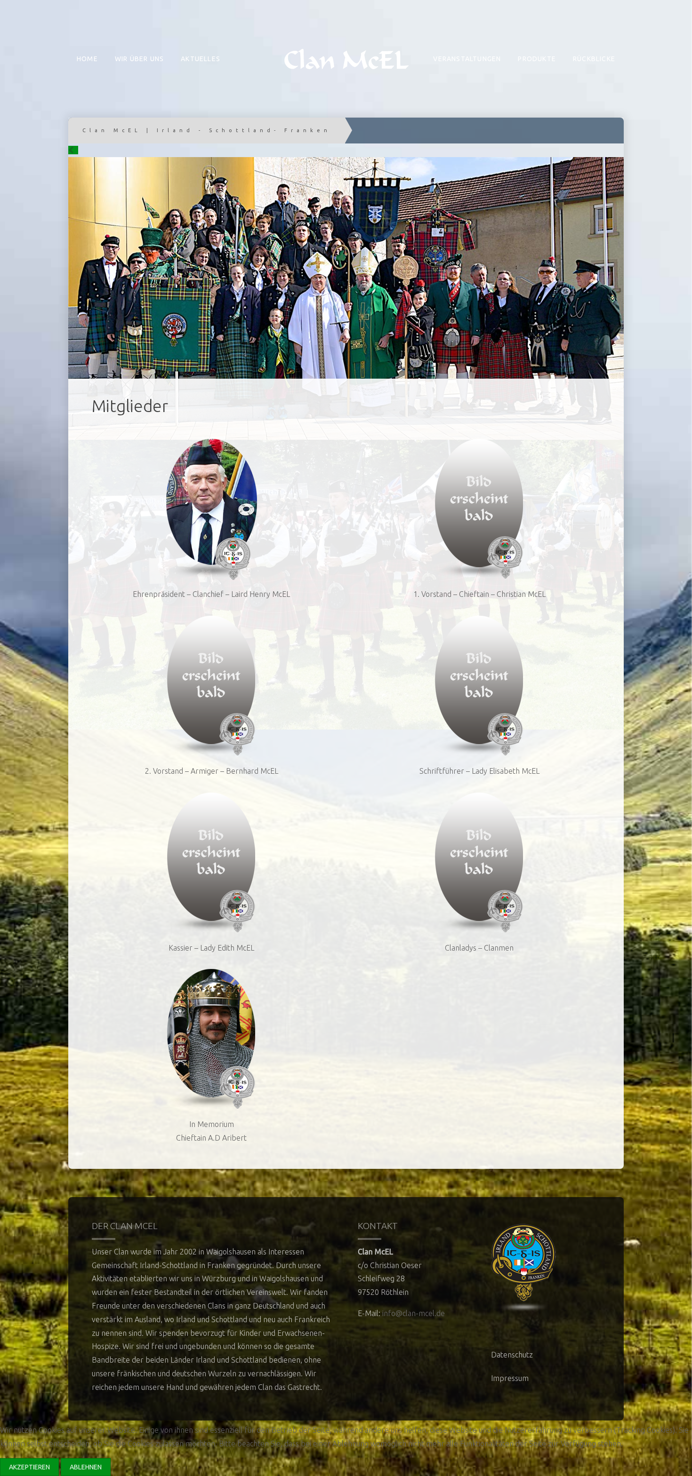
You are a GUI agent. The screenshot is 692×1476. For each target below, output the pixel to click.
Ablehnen (86, 1467)
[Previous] (73, 150)
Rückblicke (594, 59)
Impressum (510, 1378)
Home (87, 59)
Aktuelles (200, 59)
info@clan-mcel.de (413, 1313)
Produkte (537, 59)
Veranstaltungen (467, 59)
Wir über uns (139, 59)
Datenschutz (512, 1354)
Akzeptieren (29, 1467)
